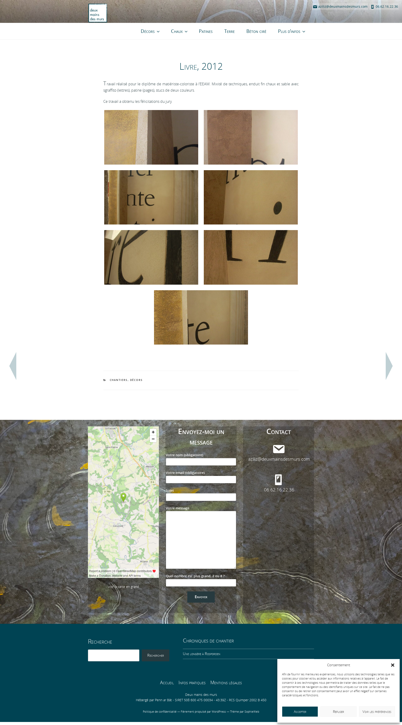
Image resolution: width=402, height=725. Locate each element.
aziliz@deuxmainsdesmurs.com (342, 7)
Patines (206, 31)
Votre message (177, 508)
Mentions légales (226, 682)
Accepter (300, 712)
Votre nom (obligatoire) (184, 455)
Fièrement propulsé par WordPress (204, 711)
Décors (148, 31)
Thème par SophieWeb (244, 711)
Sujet (170, 491)
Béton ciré (256, 31)
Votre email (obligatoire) (185, 473)
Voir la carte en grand (123, 587)
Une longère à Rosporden (201, 654)
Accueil (167, 682)
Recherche (100, 641)
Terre (229, 31)
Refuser (338, 712)
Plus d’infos (289, 31)
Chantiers (119, 380)
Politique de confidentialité (160, 711)
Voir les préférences (376, 712)
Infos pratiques (192, 682)
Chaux (177, 31)
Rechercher (155, 655)
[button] (392, 665)
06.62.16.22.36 (386, 7)
